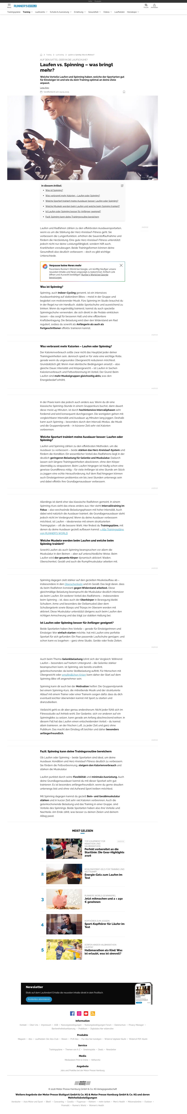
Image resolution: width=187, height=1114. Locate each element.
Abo (30, 1039)
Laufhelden (119, 12)
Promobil (65, 1105)
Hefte (90, 1)
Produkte (98, 1)
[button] (82, 138)
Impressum (46, 1025)
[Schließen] (121, 265)
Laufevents (40, 12)
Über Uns (34, 1025)
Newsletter (111, 1049)
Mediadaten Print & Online (76, 1060)
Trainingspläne (13, 12)
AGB (56, 1025)
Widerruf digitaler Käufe (115, 1039)
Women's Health (96, 1105)
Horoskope (132, 12)
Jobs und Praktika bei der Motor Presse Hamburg (83, 1070)
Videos (106, 12)
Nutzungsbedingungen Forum (98, 1025)
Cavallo (70, 1102)
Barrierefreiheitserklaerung (63, 1029)
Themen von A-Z (72, 1049)
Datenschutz (120, 1025)
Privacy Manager (136, 1025)
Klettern (92, 1102)
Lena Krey (44, 88)
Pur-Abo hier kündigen (91, 1039)
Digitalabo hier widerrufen (101, 1029)
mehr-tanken (104, 1102)
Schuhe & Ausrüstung (59, 12)
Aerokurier (16, 1102)
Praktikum (82, 1029)
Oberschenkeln (74, 584)
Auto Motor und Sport (33, 1102)
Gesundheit (93, 12)
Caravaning (59, 1102)
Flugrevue (81, 1102)
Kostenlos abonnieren (39, 999)
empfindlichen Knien (74, 674)
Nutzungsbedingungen (71, 1025)
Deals (100, 1049)
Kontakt (23, 1025)
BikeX (48, 1102)
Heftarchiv (95, 1060)
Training (26, 12)
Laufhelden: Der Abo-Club (46, 1039)
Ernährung (78, 12)
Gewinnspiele (89, 1049)
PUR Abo (74, 1039)
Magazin (21, 1039)
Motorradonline (134, 1102)
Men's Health (119, 1102)
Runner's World (79, 1105)
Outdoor (148, 1102)
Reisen (64, 1039)
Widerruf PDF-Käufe (138, 1039)
